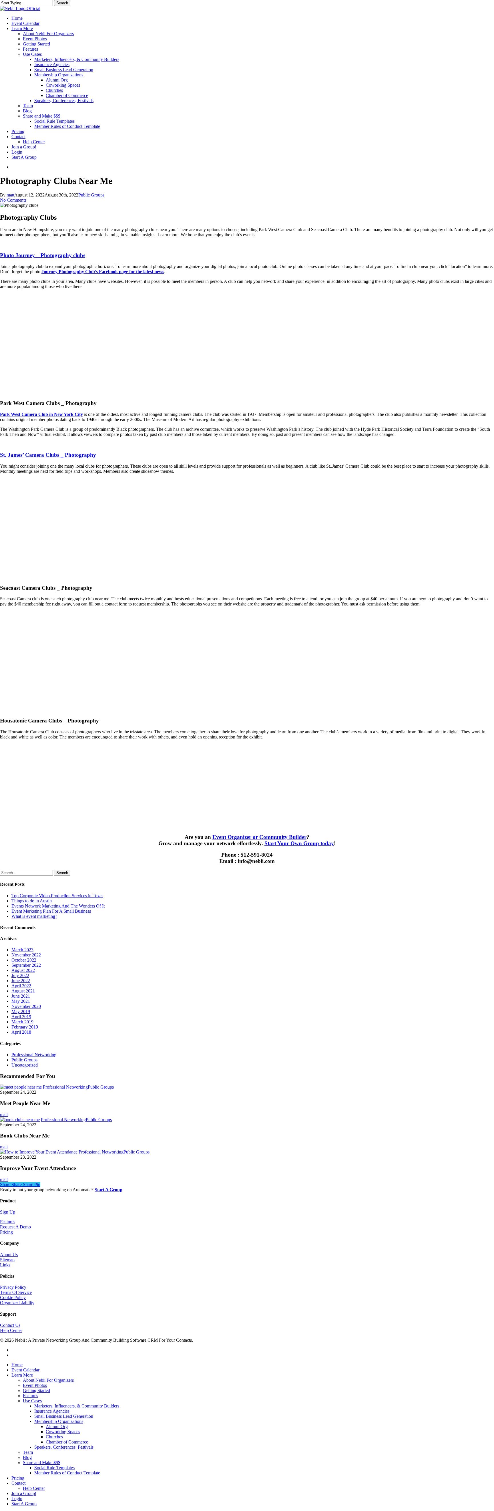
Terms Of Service (16, 1292)
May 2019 (20, 1011)
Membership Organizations (58, 1421)
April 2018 (21, 1032)
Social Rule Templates (54, 1467)
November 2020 (26, 1006)
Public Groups (91, 194)
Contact (18, 1483)
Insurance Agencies (51, 1411)
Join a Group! (23, 1493)
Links (5, 1264)
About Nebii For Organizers (48, 1380)
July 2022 (20, 975)
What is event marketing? (34, 916)
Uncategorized (24, 1065)
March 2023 (22, 949)
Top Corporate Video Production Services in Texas (57, 895)
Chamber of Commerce (67, 1441)
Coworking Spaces (63, 1431)
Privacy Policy (13, 1287)
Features (7, 1221)
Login (16, 1498)
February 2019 (24, 1026)
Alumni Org (57, 1426)
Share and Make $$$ (41, 1462)
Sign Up (7, 1212)
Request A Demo (15, 1226)
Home (17, 1364)
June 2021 (20, 996)
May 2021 (20, 1001)
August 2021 (23, 990)
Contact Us (10, 1325)
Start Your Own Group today (299, 843)
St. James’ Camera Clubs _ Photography (48, 455)
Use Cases (32, 1400)
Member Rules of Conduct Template (67, 1472)
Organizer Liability (17, 1302)
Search (62, 3)
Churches (54, 1436)
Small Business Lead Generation (63, 1416)
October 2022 (23, 960)
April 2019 (21, 1016)
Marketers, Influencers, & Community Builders (76, 1405)
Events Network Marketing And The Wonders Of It (58, 906)
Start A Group (24, 1503)
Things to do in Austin (31, 900)
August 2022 (23, 970)
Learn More (22, 1375)
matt (10, 194)
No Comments (13, 200)
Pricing (6, 1232)
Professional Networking (33, 1054)
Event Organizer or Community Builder (259, 837)
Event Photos (35, 1385)
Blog (27, 1457)
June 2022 (20, 980)
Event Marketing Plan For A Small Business (51, 911)
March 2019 (22, 1021)
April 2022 (21, 985)
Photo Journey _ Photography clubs (42, 255)
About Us (9, 1254)
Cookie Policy (13, 1297)
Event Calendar (25, 1369)
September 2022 (26, 965)
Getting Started (36, 1390)
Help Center (11, 1330)
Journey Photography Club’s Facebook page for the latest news (102, 271)
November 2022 (26, 954)
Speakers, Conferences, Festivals (63, 1447)
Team (28, 1452)
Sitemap (7, 1259)
